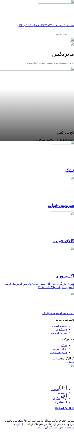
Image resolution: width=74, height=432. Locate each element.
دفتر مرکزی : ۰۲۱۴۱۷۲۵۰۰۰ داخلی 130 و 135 (46, 25)
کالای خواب (63, 240)
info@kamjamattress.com (58, 313)
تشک (69, 170)
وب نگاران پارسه (47, 427)
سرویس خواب (61, 205)
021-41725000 (64, 408)
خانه (71, 62)
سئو (62, 427)
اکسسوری (65, 275)
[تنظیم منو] (37, 19)
